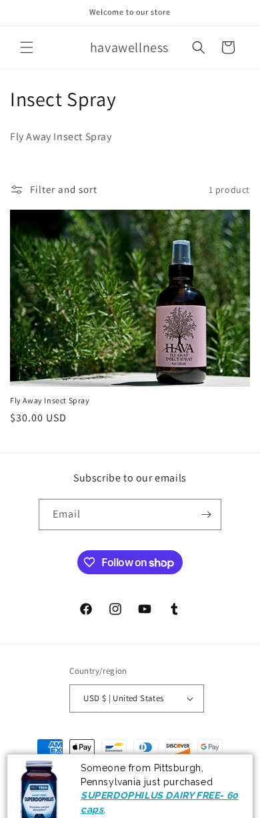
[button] (26, 47)
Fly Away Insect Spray (50, 400)
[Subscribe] (206, 514)
